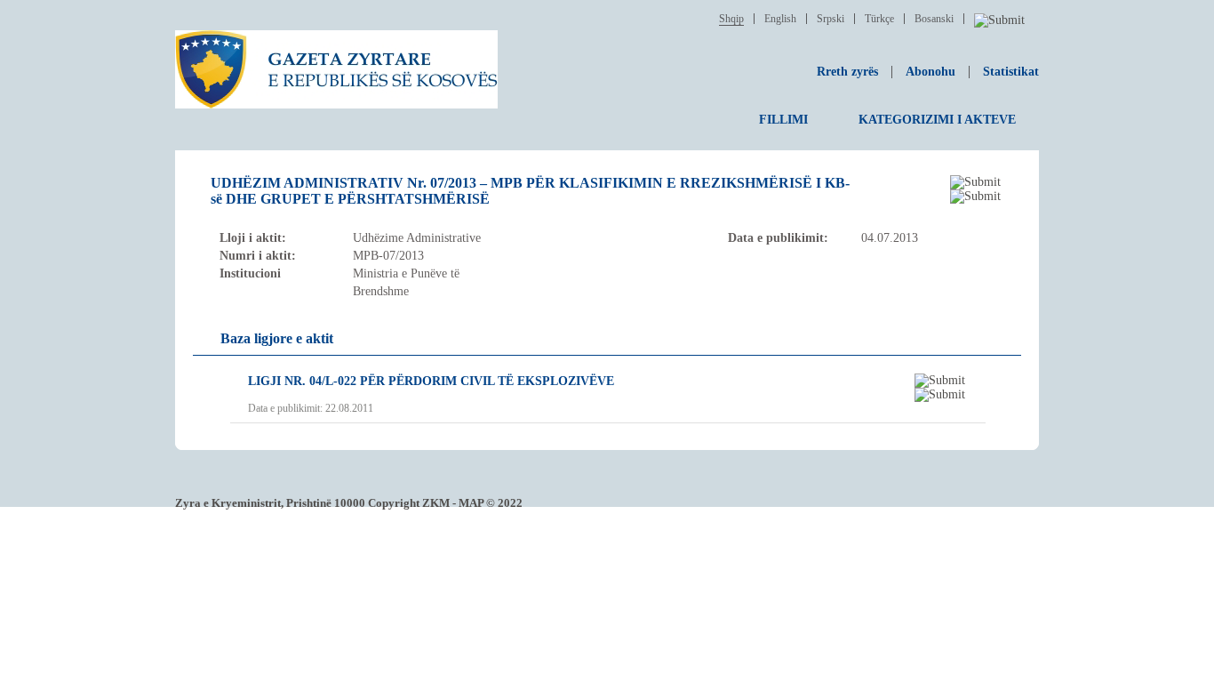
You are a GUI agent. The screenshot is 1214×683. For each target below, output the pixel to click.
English (780, 18)
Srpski (830, 18)
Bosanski (934, 18)
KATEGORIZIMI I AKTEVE (937, 119)
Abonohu (930, 71)
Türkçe (879, 18)
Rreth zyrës (847, 71)
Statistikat (1011, 71)
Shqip (731, 18)
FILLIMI (783, 119)
